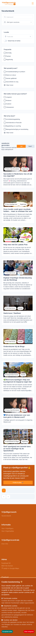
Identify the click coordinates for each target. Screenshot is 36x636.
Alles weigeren (29, 631)
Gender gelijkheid (11, 78)
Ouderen (8, 104)
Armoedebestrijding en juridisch (15, 71)
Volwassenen (10, 107)
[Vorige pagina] (4, 496)
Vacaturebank (6, 516)
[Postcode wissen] (30, 36)
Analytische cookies (10, 606)
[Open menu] (33, 3)
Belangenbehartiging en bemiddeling (17, 129)
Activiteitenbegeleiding (13, 119)
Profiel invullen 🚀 (18, 482)
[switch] (5, 41)
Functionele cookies (10, 598)
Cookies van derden (10, 620)
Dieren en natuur (11, 75)
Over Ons (4, 544)
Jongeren (9, 97)
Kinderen (8, 100)
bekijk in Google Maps (11, 568)
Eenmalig (8, 53)
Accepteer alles (7, 631)
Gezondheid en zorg (12, 81)
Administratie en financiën (14, 122)
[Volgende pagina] (8, 496)
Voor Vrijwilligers (7, 528)
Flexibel (8, 56)
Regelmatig (9, 59)
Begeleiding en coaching (13, 126)
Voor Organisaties (7, 531)
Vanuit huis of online (14, 41)
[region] (18, 607)
